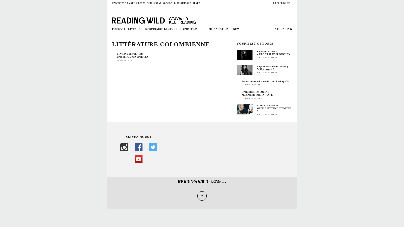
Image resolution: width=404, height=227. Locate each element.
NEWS (237, 29)
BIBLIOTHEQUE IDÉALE (187, 3)
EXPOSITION (189, 29)
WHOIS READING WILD (159, 3)
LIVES (132, 29)
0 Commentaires (267, 73)
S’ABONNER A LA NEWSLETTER (129, 3)
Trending (284, 29)
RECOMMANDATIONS (215, 29)
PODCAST (118, 29)
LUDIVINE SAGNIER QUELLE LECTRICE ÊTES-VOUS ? (274, 108)
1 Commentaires (267, 58)
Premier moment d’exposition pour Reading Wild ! (266, 81)
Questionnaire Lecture (158, 29)
